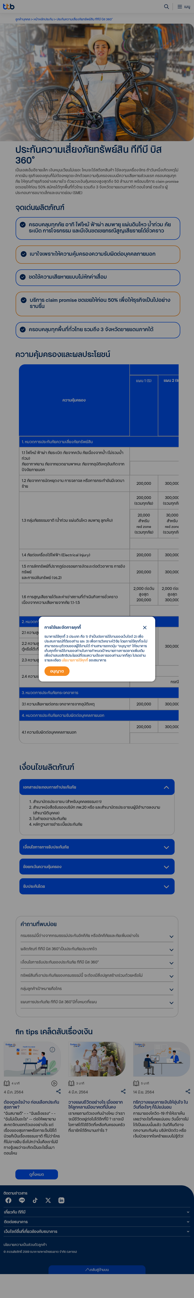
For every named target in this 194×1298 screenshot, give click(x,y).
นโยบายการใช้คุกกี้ (75, 660)
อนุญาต (57, 671)
